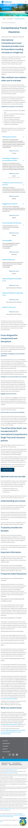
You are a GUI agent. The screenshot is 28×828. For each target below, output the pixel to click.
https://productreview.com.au (11, 770)
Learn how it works (7, 470)
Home (4, 18)
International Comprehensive (11, 730)
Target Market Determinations (15, 764)
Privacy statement (17, 763)
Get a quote (6, 8)
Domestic (8, 733)
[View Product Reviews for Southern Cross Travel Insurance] (13, 758)
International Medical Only (9, 732)
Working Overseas (9, 816)
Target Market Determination (6, 808)
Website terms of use (6, 763)
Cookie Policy (4, 764)
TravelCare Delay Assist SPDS (10, 698)
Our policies (10, 18)
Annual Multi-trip (10, 815)
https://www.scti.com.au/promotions (10, 772)
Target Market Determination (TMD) (12, 724)
